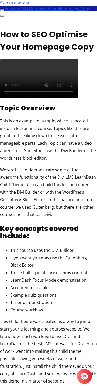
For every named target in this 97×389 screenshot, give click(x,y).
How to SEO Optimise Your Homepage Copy (47, 8)
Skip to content (14, 3)
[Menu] (2, 16)
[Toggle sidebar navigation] (2, 10)
